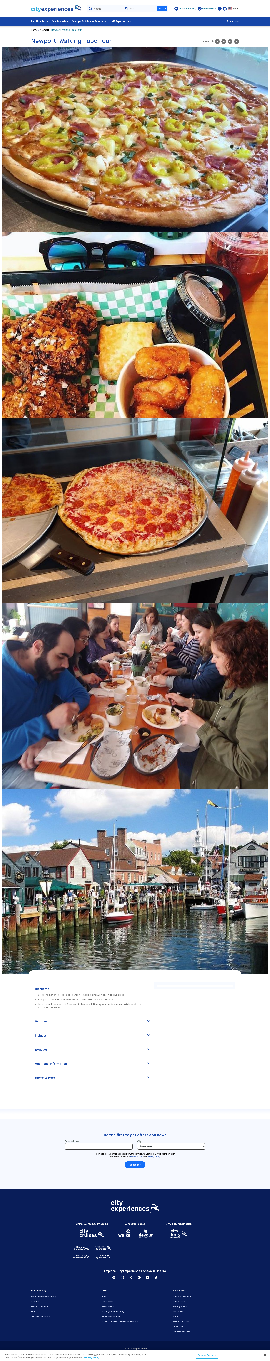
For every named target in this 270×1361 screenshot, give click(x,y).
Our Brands (59, 21)
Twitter (130, 1277)
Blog (33, 1311)
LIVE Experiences (120, 21)
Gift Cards (178, 1311)
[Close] (265, 1354)
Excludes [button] (41, 1049)
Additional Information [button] (51, 1063)
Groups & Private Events (87, 21)
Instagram (122, 1277)
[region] (135, 1355)
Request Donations (40, 1316)
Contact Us (107, 1301)
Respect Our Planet (41, 1306)
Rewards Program (111, 1316)
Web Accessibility (182, 1321)
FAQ (104, 1296)
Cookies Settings (181, 1331)
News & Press (109, 1306)
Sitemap (177, 1316)
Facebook (113, 1277)
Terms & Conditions (183, 1296)
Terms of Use (179, 1301)
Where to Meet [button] (45, 1077)
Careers (35, 1301)
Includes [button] (41, 1035)
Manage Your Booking (113, 1311)
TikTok (156, 1277)
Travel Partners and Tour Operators (120, 1321)
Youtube (147, 1277)
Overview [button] (41, 1021)
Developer (178, 1326)
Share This (208, 41)
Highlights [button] (42, 989)
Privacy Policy (180, 1306)
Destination (38, 21)
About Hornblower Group (44, 1296)
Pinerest (139, 1277)
